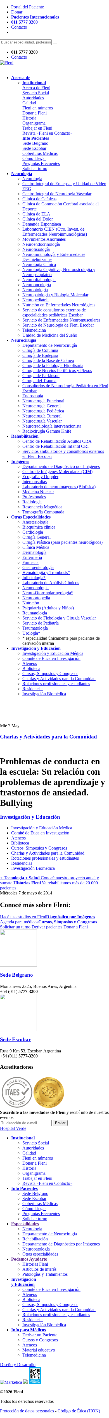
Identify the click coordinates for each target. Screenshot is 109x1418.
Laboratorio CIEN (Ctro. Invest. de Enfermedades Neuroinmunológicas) (54, 232)
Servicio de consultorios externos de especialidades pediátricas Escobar (54, 312)
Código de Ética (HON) (79, 1410)
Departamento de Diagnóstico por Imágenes (61, 466)
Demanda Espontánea (41, 224)
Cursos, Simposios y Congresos (50, 673)
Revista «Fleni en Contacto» (47, 133)
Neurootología (35, 289)
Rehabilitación (35, 1238)
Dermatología (34, 552)
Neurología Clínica (39, 264)
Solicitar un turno (15, 926)
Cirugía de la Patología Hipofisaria (52, 365)
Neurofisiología (36, 249)
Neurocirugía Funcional (43, 400)
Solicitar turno (34, 168)
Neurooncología (36, 284)
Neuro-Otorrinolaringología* (47, 592)
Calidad (29, 102)
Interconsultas (34, 481)
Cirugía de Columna (40, 350)
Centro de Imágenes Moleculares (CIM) (57, 471)
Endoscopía (32, 395)
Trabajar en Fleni (37, 128)
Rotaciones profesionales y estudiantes (56, 683)
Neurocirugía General (41, 405)
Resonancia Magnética (42, 506)
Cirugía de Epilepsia (40, 355)
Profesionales (34, 496)
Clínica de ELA (36, 214)
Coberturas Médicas (40, 153)
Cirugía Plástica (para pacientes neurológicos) (62, 542)
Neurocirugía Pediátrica (43, 411)
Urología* (31, 633)
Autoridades (33, 97)
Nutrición (30, 602)
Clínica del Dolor (37, 219)
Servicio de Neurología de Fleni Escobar (58, 325)
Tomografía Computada (43, 512)
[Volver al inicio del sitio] (6, 62)
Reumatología (34, 613)
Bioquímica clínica (38, 527)
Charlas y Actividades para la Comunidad (59, 678)
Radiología (32, 501)
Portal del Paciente (27, 6)
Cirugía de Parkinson (41, 375)
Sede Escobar (34, 148)
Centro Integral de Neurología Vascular (56, 193)
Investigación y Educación (30, 817)
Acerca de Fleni (36, 87)
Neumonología (35, 587)
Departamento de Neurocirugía (49, 345)
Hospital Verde (13, 1128)
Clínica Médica (35, 547)
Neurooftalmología (39, 279)
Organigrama (34, 123)
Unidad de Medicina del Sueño (49, 335)
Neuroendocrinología (41, 244)
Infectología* (34, 577)
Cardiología (32, 532)
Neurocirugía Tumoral (41, 416)
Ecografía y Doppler (40, 476)
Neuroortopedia (36, 597)
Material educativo (38, 1350)
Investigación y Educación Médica (52, 653)
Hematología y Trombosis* (46, 572)
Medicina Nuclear (38, 491)
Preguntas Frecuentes (41, 163)
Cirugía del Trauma (39, 380)
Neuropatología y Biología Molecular (55, 294)
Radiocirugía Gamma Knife (46, 431)
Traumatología (35, 628)
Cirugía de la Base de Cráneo (48, 360)
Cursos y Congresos (40, 1339)
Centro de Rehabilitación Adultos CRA (57, 441)
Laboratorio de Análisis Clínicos (50, 582)
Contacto (19, 27)
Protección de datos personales (27, 1410)
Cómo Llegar (34, 158)
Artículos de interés (39, 1269)
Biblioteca (31, 668)
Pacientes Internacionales (35, 17)
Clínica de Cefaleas (39, 198)
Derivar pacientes (47, 926)
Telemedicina (34, 330)
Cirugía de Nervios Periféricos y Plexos (57, 370)
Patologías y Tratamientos (45, 1274)
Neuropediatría (35, 299)
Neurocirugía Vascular (42, 421)
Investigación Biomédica (44, 693)
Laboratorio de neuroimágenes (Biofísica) (59, 486)
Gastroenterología (38, 567)
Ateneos (29, 663)
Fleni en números (37, 107)
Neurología (32, 178)
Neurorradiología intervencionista (51, 426)
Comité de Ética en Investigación (51, 658)
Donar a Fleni (34, 113)
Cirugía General (36, 537)
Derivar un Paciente (39, 1334)
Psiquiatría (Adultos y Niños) (48, 607)
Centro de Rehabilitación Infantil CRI (55, 446)
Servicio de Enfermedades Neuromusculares (61, 320)
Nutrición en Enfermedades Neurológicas (58, 304)
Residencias (32, 688)
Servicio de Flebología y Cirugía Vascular (59, 618)
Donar (16, 12)
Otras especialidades (40, 1254)
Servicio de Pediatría (40, 623)
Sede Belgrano (35, 143)
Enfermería (32, 557)
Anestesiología (35, 522)
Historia (29, 118)
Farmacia (30, 562)
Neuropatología (36, 1249)
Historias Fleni (35, 1264)
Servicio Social (35, 92)
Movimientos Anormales (44, 239)
